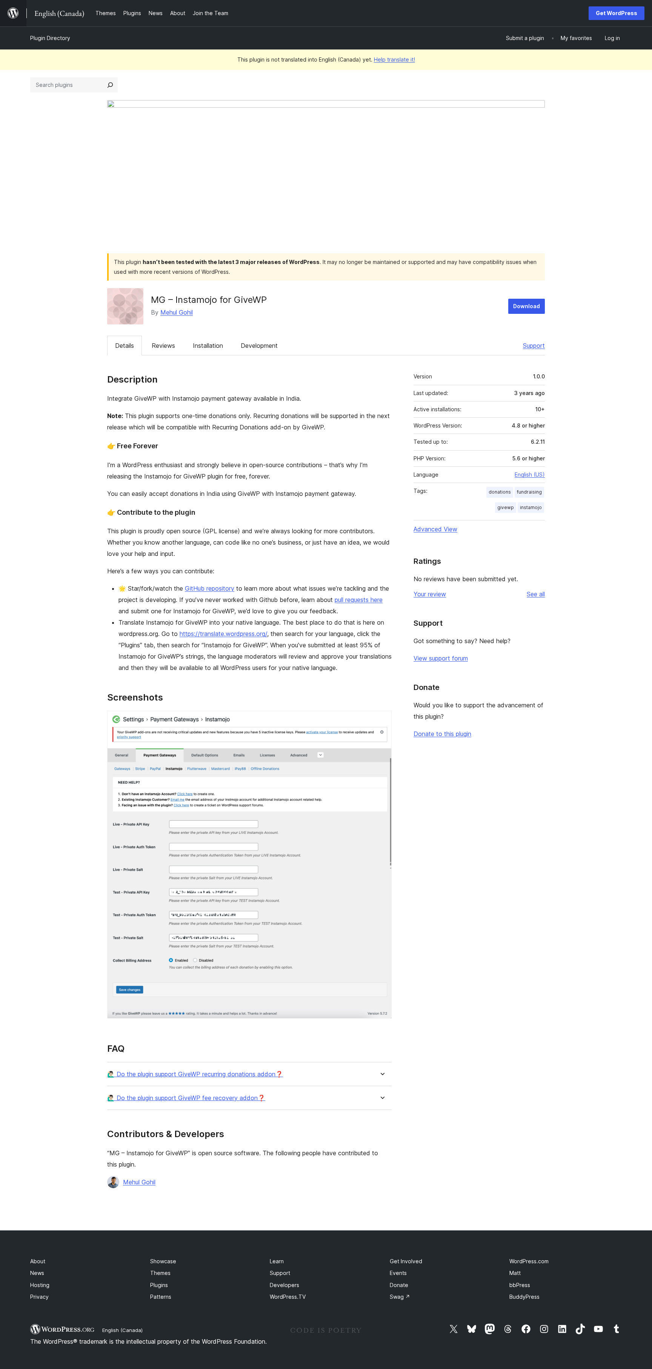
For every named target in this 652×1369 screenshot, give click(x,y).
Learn (277, 1261)
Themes (160, 1273)
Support (534, 345)
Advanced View (435, 529)
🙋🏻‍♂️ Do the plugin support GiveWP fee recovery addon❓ (186, 1098)
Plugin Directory (50, 38)
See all (536, 594)
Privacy (39, 1296)
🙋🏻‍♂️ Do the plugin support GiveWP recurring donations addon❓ (195, 1074)
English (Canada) (122, 1330)
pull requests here (359, 599)
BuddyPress (524, 1296)
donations (500, 492)
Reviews (163, 345)
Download (526, 306)
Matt (515, 1273)
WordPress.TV (288, 1296)
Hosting (39, 1285)
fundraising (529, 492)
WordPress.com (529, 1261)
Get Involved (406, 1261)
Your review (430, 594)
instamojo (531, 507)
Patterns (160, 1296)
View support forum (441, 658)
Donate (399, 1285)
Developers (284, 1285)
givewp (505, 507)
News (37, 1273)
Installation (208, 345)
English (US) (530, 474)
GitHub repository (209, 588)
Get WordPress (616, 13)
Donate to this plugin (442, 734)
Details (124, 345)
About (37, 1261)
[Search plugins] (110, 85)
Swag (400, 1296)
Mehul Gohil (176, 312)
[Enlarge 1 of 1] (381, 721)
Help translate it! (394, 59)
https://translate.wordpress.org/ (223, 633)
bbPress (519, 1285)
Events (398, 1273)
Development (259, 345)
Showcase (163, 1261)
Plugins (159, 1285)
